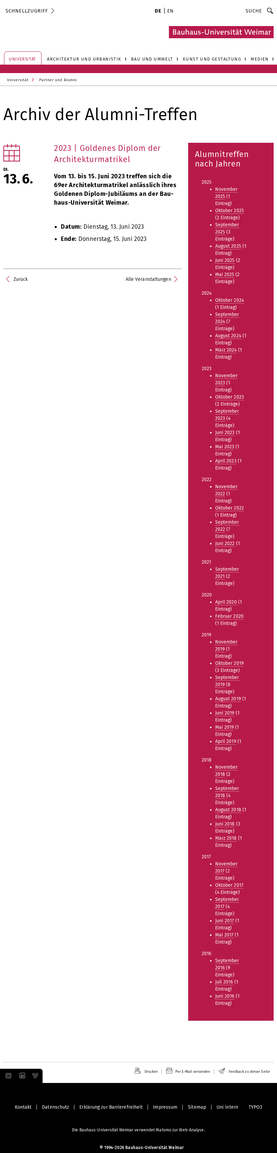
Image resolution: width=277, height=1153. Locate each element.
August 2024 (228, 336)
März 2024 (226, 350)
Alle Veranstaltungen (148, 279)
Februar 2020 (229, 616)
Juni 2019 (224, 713)
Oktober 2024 (229, 300)
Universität (18, 80)
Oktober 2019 (229, 663)
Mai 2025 (224, 274)
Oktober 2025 (229, 210)
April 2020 (226, 602)
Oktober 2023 (229, 397)
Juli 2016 (224, 982)
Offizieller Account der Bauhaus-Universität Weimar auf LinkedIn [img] (21, 1076)
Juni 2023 (225, 432)
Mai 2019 (224, 727)
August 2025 (228, 246)
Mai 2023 (224, 447)
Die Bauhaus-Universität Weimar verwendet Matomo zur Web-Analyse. (138, 1130)
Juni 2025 (225, 260)
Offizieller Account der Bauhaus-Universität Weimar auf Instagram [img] (7, 1076)
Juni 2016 (224, 996)
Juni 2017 (224, 921)
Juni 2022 (225, 543)
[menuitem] (158, 11)
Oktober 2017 (229, 885)
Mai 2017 (224, 935)
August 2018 (228, 810)
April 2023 (225, 461)
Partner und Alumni (58, 80)
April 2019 (225, 741)
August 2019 (228, 699)
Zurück (21, 279)
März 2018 (226, 838)
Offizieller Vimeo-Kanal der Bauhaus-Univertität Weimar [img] (35, 1076)
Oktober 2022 (229, 508)
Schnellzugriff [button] (26, 11)
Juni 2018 (225, 824)
